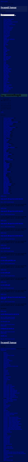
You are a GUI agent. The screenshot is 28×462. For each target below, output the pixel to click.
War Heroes (6, 139)
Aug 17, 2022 (4, 238)
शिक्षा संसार (6, 59)
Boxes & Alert (7, 364)
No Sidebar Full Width (9, 414)
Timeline (6, 454)
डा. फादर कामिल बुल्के (5, 248)
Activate (6, 356)
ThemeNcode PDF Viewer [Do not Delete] (14, 452)
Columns (6, 371)
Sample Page (7, 438)
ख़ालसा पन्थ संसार (8, 85)
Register (5, 434)
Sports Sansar (7, 35)
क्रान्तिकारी (6, 36)
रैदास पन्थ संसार (7, 89)
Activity (5, 358)
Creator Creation (7, 20)
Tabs (5, 449)
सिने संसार (6, 67)
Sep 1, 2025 (3, 202)
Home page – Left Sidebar (10, 395)
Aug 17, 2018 (4, 263)
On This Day (7, 34)
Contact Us (6, 372)
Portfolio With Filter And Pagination (12, 427)
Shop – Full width (8, 446)
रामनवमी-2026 (4, 336)
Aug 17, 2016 (4, 301)
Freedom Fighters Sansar (9, 24)
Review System (7, 436)
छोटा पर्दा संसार (7, 58)
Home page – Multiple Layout (11, 397)
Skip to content (4, 1)
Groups (5, 380)
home (5, 383)
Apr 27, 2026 (4, 324)
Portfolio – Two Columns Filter (11, 425)
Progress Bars (7, 430)
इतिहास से (6, 78)
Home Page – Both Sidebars (10, 391)
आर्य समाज (6, 74)
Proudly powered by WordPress (8, 348)
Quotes (5, 433)
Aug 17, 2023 (4, 226)
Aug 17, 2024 (4, 214)
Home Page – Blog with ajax (10, 390)
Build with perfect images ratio (11, 366)
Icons (5, 403)
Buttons (5, 367)
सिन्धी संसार (6, 90)
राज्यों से (5, 48)
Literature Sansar (8, 29)
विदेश (5, 52)
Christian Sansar (7, 119)
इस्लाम (5, 83)
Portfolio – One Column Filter (11, 419)
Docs (5, 375)
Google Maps (7, 379)
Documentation (7, 376)
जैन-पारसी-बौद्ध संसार (8, 87)
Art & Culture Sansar (9, 19)
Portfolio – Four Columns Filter (11, 417)
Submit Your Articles (8, 448)
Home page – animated (9, 386)
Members (6, 410)
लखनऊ (5, 38)
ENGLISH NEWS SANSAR (11, 21)
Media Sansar (7, 31)
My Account (6, 411)
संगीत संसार (6, 72)
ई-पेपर (5, 60)
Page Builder (7, 415)
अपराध (5, 43)
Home (5, 352)
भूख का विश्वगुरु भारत (8, 460)
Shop (5, 445)
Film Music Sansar (8, 23)
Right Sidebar (7, 437)
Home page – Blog (8, 387)
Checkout (6, 370)
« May (2, 112)
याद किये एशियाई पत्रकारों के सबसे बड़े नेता (10, 314)
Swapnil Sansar (9, 7)
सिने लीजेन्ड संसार (7, 68)
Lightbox (6, 407)
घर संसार (6, 81)
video (5, 62)
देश (4, 46)
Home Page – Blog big (9, 388)
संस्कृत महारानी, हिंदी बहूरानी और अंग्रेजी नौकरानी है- (12, 223)
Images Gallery (7, 405)
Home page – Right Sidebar (10, 399)
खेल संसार (6, 44)
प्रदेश (5, 47)
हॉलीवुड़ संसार (7, 70)
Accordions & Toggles (9, 355)
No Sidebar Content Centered (11, 413)
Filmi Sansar (6, 25)
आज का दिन (6, 40)
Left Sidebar (6, 406)
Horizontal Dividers (8, 401)
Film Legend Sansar (8, 27)
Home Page (9, 398)
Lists (5, 409)
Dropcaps (6, 378)
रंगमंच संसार (6, 75)
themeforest (6, 450)
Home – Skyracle (8, 384)
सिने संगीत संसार (7, 71)
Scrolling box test (8, 444)
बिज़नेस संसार (7, 50)
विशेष (5, 55)
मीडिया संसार (6, 66)
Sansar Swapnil (11, 317)
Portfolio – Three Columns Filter (11, 422)
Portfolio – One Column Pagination (12, 421)
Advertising (6, 362)
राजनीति (5, 51)
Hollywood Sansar (8, 28)
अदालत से (6, 42)
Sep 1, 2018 (3, 251)
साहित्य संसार (6, 77)
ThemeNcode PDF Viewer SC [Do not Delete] (15, 453)
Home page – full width (9, 394)
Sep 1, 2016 (3, 288)
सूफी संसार (6, 91)
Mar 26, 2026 (4, 338)
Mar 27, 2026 (4, 331)
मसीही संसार (6, 86)
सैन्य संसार (6, 64)
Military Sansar (7, 132)
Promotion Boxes (8, 431)
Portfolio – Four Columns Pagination (12, 418)
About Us (6, 354)
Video (5, 458)
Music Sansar (7, 32)
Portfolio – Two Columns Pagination (12, 426)
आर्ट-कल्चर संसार (7, 56)
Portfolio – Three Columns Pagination (13, 423)
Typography (6, 457)
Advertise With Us (8, 360)
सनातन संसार (6, 82)
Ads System (6, 359)
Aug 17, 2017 (4, 275)
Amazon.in (6, 363)
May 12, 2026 (4, 317)
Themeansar (3, 350)
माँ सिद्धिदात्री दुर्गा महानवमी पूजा (7, 328)
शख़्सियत (5, 54)
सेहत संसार (6, 79)
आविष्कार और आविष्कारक (9, 39)
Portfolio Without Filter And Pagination (13, 429)
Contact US (6, 374)
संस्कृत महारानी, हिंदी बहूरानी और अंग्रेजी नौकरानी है (12, 199)
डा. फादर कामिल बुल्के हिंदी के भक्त (8, 260)
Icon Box (6, 402)
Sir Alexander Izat (5, 321)
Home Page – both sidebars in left (11, 393)
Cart (5, 368)
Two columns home (8, 456)
